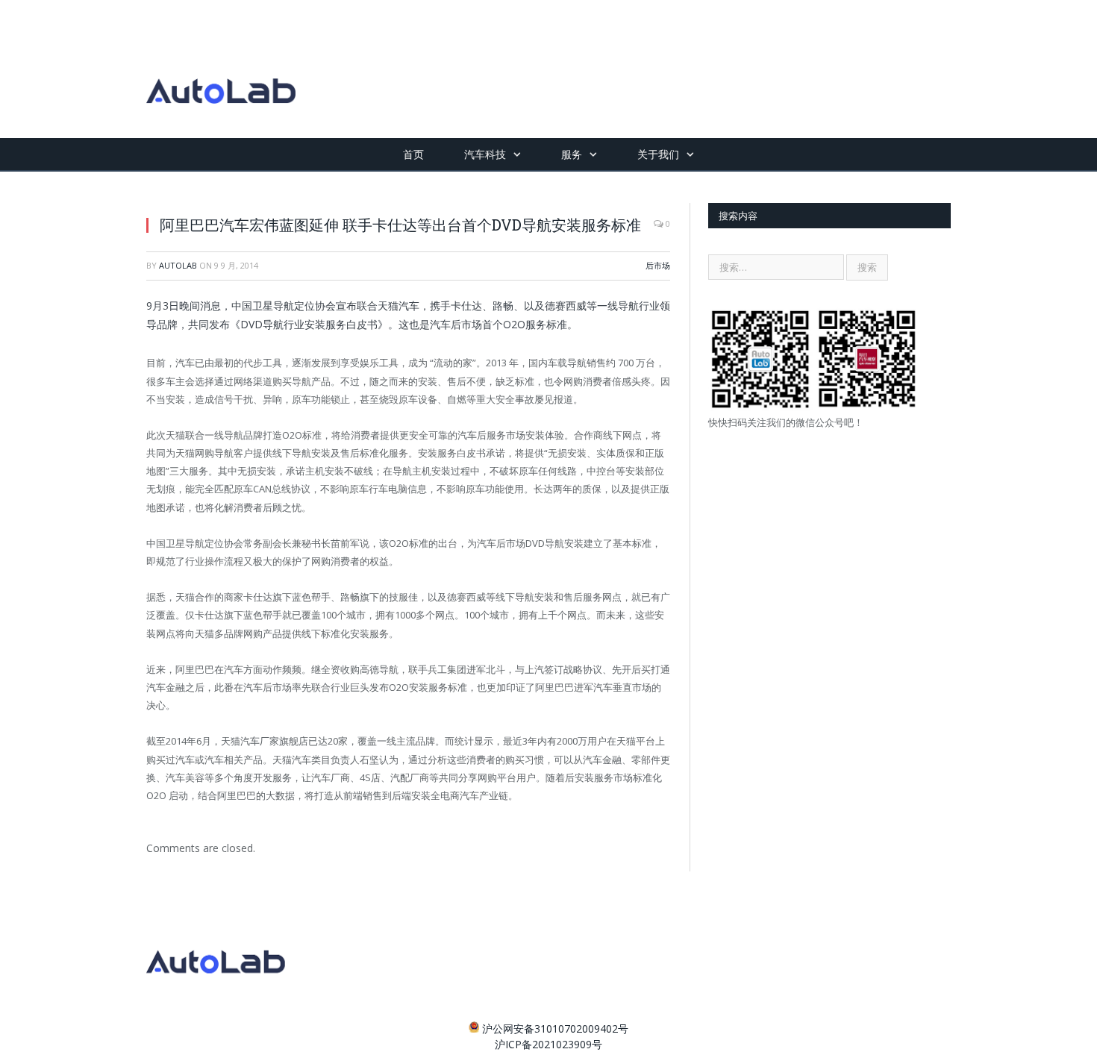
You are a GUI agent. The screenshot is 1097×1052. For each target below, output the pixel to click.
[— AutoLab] (221, 69)
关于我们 (658, 154)
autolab (178, 265)
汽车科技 (485, 154)
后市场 (658, 265)
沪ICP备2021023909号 (548, 1044)
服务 (571, 154)
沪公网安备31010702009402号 (555, 1028)
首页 (413, 154)
